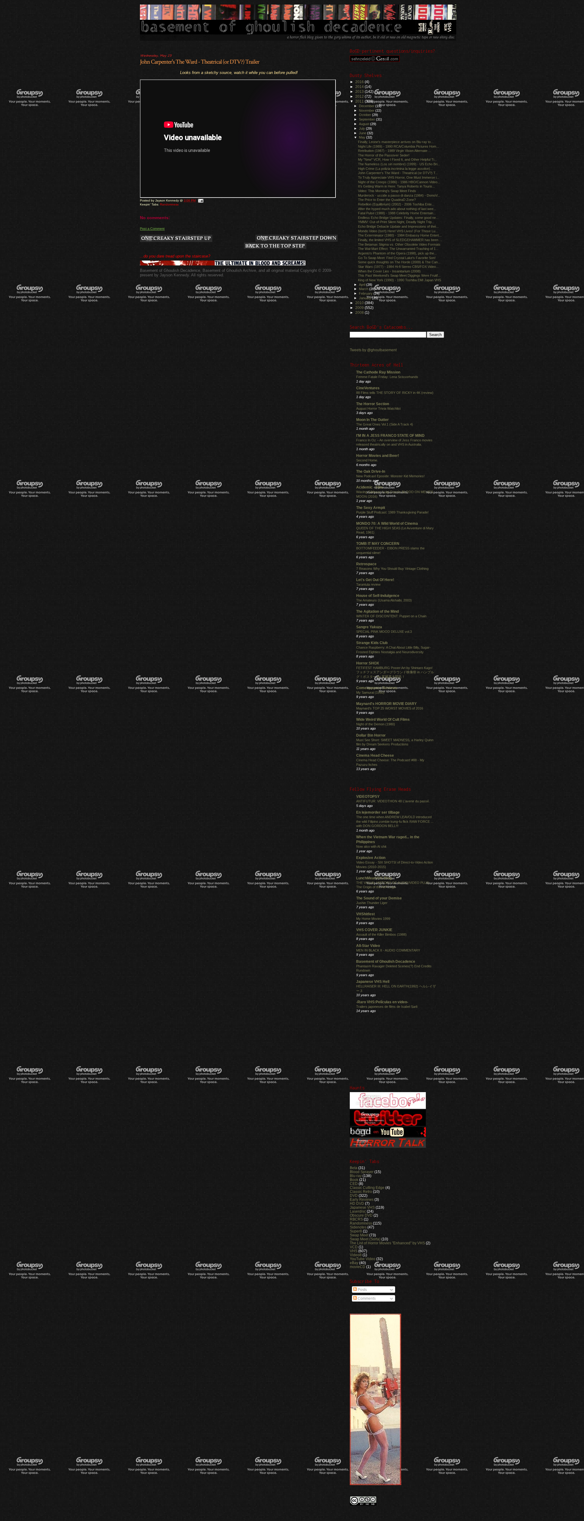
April (362, 284)
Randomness (169, 204)
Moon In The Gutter (372, 420)
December (367, 106)
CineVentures (368, 388)
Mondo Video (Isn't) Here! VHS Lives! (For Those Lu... (398, 231)
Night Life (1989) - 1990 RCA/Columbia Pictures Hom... (398, 146)
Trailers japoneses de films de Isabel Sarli (386, 1006)
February (366, 293)
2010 (360, 303)
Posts (362, 1290)
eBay (354, 1263)
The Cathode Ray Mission (378, 372)
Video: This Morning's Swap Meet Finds (387, 191)
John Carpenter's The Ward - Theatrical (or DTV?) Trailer (199, 62)
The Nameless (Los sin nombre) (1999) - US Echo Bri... (399, 164)
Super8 (356, 1231)
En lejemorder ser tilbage (378, 812)
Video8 (356, 1255)
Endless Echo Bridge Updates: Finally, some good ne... (398, 217)
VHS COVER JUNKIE (374, 930)
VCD (354, 1247)
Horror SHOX (367, 663)
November (367, 110)
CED (354, 1184)
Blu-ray (356, 1176)
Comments (366, 1298)
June (363, 133)
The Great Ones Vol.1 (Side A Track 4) (384, 424)
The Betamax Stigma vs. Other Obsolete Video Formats (399, 244)
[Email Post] (200, 200)
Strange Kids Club (372, 643)
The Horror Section (372, 404)
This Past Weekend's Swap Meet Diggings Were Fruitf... (399, 275)
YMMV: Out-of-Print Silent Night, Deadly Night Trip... (396, 222)
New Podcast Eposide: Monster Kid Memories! (390, 476)
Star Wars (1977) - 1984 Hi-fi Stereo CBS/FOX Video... (398, 266)
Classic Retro (361, 1191)
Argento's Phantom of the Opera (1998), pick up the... (397, 253)
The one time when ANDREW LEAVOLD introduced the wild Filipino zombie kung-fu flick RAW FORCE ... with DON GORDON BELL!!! (394, 821)
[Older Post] (296, 239)
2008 (360, 312)
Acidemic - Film (369, 487)
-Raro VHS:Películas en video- (382, 1002)
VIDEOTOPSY (368, 796)
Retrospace (366, 564)
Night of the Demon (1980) (375, 724)
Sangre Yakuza (369, 627)
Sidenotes (358, 1227)
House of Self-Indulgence (377, 596)
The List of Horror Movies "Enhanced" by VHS (387, 1243)
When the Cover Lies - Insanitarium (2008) (389, 271)
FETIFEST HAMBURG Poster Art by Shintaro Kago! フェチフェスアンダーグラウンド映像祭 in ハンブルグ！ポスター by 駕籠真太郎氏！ (395, 672)
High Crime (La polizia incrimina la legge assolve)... (395, 168)
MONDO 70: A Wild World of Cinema (387, 523)
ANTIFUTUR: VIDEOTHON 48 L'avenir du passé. (393, 801)
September (367, 119)
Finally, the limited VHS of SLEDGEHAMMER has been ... (400, 240)
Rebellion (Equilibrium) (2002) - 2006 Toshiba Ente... (396, 204)
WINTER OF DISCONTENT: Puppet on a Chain (391, 616)
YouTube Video (362, 1259)
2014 (360, 87)
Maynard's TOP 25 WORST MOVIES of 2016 (389, 708)
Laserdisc (358, 1211)
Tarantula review (368, 584)
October (365, 115)
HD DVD (357, 1203)
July (362, 128)
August (364, 124)
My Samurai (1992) (370, 692)
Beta (353, 1168)
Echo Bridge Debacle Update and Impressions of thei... (398, 226)
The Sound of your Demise (379, 898)
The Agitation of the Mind (377, 611)
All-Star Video (368, 946)
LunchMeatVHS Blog (374, 878)
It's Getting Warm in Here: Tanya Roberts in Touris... (396, 186)
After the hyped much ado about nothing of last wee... (397, 209)
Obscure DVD (361, 1215)
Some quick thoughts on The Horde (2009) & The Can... (399, 262)
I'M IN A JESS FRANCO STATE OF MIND (390, 435)
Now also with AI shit (371, 846)
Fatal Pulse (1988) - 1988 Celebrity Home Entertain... (397, 213)
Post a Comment (152, 228)
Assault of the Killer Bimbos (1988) (381, 934)
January (365, 298)
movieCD (357, 1267)
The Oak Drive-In (370, 471)
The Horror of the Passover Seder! (383, 155)
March (364, 289)
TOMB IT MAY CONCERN (377, 543)
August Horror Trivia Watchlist (378, 408)
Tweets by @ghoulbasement (373, 350)
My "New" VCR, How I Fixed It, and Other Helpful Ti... (397, 159)
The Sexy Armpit (370, 508)
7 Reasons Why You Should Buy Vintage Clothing (392, 568)
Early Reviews (362, 1199)
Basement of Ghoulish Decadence (385, 961)
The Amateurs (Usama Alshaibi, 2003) (384, 600)
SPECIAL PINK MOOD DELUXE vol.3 (384, 631)
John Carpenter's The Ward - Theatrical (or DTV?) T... (398, 173)
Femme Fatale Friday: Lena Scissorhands (387, 377)
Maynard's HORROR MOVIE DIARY (386, 704)
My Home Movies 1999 (373, 918)
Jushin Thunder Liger (372, 903)
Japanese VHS (362, 1207)
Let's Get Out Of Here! (375, 580)
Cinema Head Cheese (375, 755)
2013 (360, 91)
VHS (353, 1251)
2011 (360, 101)
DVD (354, 1195)
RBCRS (356, 1219)
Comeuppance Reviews (376, 688)
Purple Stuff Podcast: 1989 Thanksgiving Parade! (392, 512)
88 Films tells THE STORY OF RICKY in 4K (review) (394, 392)
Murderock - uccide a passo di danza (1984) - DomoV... (399, 195)
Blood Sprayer (362, 1172)
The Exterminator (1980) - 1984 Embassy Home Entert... (400, 235)
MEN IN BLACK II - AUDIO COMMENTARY (388, 950)
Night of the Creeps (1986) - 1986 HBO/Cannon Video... (399, 182)
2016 (360, 82)
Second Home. (367, 460)
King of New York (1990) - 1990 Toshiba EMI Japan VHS (399, 280)
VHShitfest (365, 914)
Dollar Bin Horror (371, 735)
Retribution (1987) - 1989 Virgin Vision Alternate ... (394, 150)
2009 (360, 308)
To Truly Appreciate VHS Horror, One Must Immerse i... (398, 177)
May (362, 137)
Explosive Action (370, 858)
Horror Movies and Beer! (377, 455)
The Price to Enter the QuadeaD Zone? (387, 200)
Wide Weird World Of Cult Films (383, 719)
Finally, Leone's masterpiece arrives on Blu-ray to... (395, 142)
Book (354, 1180)
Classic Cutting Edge (367, 1188)
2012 (360, 96)
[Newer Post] (176, 239)
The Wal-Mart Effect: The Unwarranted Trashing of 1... (398, 249)
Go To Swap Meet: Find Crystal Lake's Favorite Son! (397, 258)
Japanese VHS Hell (372, 981)
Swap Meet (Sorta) (365, 1239)
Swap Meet (359, 1235)
